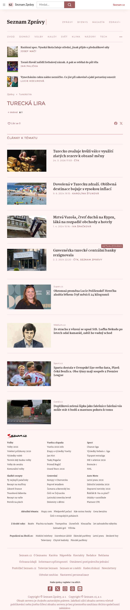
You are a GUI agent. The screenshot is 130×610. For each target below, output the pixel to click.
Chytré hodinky (61, 540)
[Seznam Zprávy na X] (57, 588)
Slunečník (74, 524)
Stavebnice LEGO (63, 536)
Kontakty (78, 555)
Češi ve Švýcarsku (56, 493)
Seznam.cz (119, 4)
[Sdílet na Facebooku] (115, 123)
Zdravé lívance (14, 489)
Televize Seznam (48, 568)
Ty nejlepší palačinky (17, 480)
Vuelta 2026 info (55, 447)
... (120, 35)
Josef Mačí (28, 51)
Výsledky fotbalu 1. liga (98, 451)
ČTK (76, 160)
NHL (89, 469)
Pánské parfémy (79, 540)
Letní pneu (98, 536)
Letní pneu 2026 (95, 480)
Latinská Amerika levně (59, 498)
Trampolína (61, 524)
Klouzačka (86, 524)
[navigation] (4, 4)
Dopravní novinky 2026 (98, 489)
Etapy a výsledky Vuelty (59, 451)
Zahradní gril (59, 528)
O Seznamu (40, 555)
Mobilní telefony (44, 536)
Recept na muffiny (16, 484)
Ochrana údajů (28, 562)
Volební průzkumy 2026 (19, 451)
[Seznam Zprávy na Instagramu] (65, 588)
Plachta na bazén (44, 524)
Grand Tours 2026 (55, 469)
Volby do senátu (15, 464)
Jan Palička (29, 66)
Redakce (91, 555)
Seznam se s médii (70, 568)
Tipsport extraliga (96, 456)
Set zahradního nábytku (105, 524)
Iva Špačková (81, 226)
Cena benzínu (100, 511)
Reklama (103, 555)
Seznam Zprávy (91, 259)
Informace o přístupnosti (53, 562)
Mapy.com (46, 511)
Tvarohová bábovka (16, 493)
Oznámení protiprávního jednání (89, 562)
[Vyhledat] (69, 4)
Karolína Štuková (85, 193)
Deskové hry (112, 536)
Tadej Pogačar (54, 460)
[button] (12, 51)
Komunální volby (15, 469)
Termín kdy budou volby (19, 460)
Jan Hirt (51, 456)
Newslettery (109, 568)
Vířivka (71, 528)
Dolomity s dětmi (55, 502)
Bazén (31, 524)
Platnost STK (93, 502)
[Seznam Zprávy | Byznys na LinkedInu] (80, 588)
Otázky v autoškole (96, 498)
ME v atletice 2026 (96, 460)
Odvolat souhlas (48, 575)
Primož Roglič (54, 464)
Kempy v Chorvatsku (57, 480)
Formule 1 (92, 464)
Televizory (46, 540)
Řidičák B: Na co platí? (98, 493)
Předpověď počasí (63, 511)
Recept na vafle (15, 498)
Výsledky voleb (14, 456)
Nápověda (65, 555)
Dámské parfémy (82, 536)
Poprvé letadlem (55, 484)
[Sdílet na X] (121, 123)
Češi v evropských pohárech (64, 516)
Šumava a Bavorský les (58, 489)
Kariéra (53, 555)
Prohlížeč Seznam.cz (24, 568)
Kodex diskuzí (91, 568)
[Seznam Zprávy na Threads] (72, 588)
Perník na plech (15, 502)
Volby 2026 (12, 447)
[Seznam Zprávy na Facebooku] (50, 588)
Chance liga (93, 447)
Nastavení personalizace (74, 575)
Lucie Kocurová (32, 81)
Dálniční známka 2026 (98, 484)
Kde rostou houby (82, 511)
